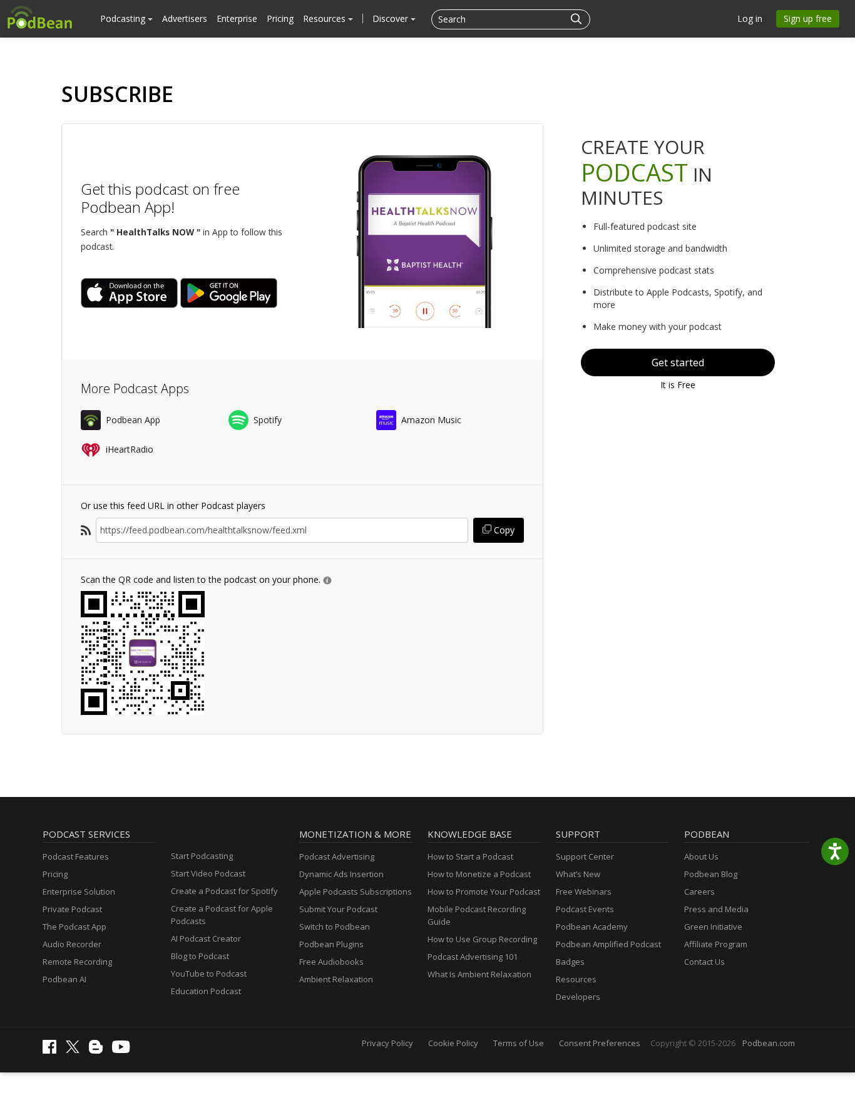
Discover (391, 18)
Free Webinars (584, 891)
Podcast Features (76, 856)
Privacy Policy (387, 1043)
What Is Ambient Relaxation (479, 974)
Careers (699, 891)
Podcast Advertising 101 (472, 956)
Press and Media (716, 909)
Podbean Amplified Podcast (608, 944)
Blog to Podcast (200, 956)
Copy (503, 530)
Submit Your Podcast (338, 909)
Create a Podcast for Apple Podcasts (222, 915)
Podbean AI (64, 979)
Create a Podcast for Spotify (224, 891)
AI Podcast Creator (206, 938)
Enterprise (237, 18)
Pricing (280, 18)
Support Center (585, 856)
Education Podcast (206, 991)
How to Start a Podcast (470, 856)
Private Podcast (72, 909)
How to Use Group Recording (482, 939)
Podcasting (124, 18)
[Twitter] (76, 1050)
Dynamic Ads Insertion (341, 874)
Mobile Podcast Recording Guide (476, 915)
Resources (325, 18)
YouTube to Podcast (209, 973)
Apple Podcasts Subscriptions (355, 891)
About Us (701, 856)
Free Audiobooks (331, 961)
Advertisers (184, 18)
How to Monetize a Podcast (479, 874)
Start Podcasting (202, 855)
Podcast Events (585, 909)
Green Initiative (713, 926)
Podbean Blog (710, 874)
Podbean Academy (592, 926)
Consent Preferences (599, 1043)
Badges (570, 961)
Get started (678, 362)
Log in (749, 18)
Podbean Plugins (331, 944)
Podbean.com (768, 1043)
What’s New (578, 874)
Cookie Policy (453, 1043)
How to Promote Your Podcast (483, 891)
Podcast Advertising (336, 856)
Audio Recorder (72, 944)
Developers (578, 996)
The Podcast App (74, 926)
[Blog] (99, 1050)
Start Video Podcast (208, 873)
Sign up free (808, 18)
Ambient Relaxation (336, 979)
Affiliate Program (715, 944)
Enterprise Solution (79, 891)
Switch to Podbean (334, 926)
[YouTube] (124, 1050)
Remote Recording (77, 961)
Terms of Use (518, 1043)
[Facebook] (53, 1050)
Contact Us (704, 961)
